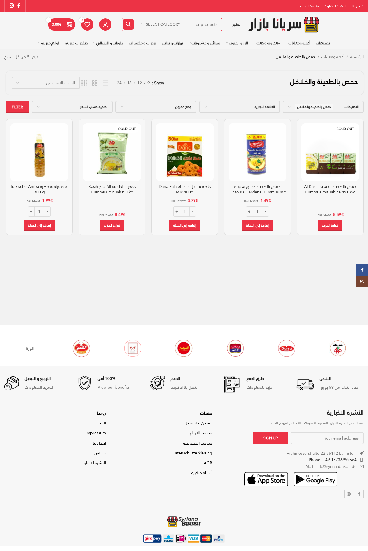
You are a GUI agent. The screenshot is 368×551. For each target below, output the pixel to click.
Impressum (96, 433)
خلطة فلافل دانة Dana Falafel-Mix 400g (185, 189)
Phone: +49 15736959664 (333, 459)
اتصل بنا (99, 443)
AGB (208, 463)
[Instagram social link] (11, 5)
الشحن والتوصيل (198, 423)
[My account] (105, 24)
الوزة (30, 348)
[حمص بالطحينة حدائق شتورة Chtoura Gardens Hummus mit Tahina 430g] (257, 152)
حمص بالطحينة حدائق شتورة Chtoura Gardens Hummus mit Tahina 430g (258, 192)
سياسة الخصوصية (197, 443)
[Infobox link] (330, 384)
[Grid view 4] (83, 83)
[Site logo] (283, 24)
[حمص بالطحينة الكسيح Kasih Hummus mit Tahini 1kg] (112, 152)
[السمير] (183, 348)
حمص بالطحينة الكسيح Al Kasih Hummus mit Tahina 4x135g (330, 189)
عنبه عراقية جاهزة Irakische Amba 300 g (39, 189)
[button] (257, 225)
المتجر (101, 423)
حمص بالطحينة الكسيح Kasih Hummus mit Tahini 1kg (112, 189)
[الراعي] (235, 348)
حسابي (100, 453)
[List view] (105, 83)
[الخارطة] (338, 348)
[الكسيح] (81, 348)
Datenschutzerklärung (192, 453)
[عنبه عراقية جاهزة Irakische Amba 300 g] (39, 152)
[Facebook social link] (18, 5)
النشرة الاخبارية (94, 463)
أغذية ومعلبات (332, 57)
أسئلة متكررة (201, 473)
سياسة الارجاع (201, 433)
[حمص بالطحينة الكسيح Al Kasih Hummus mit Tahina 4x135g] (330, 152)
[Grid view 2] (94, 83)
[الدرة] (286, 348)
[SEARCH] (128, 24)
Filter (17, 106)
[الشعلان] (132, 348)
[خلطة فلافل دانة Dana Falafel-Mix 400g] (185, 152)
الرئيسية (357, 57)
